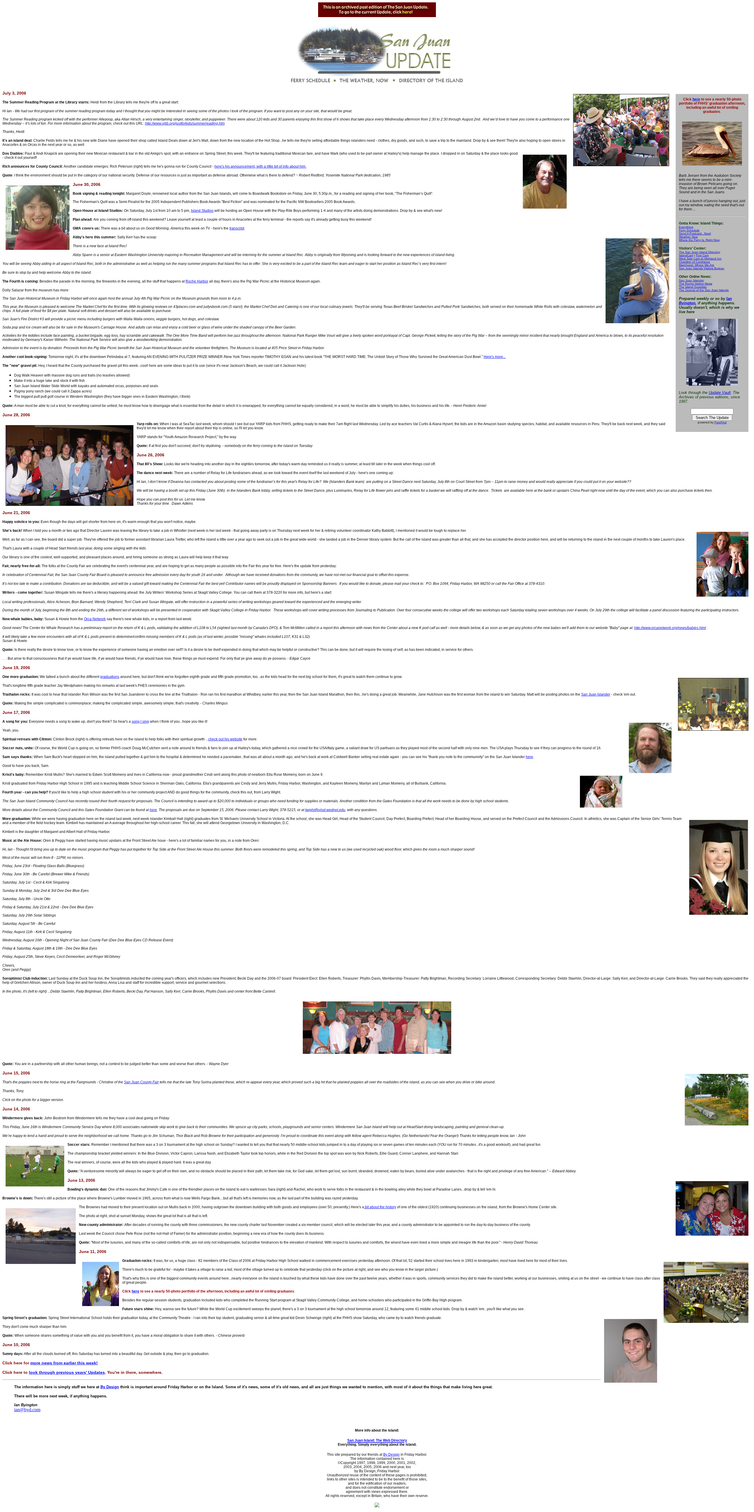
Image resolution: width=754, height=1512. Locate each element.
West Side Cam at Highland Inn (700, 258)
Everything (686, 227)
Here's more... (495, 357)
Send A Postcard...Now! (695, 233)
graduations (109, 677)
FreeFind (721, 422)
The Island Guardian (693, 286)
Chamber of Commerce (694, 261)
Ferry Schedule (689, 230)
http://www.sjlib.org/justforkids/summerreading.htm (185, 123)
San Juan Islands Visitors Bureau (701, 268)
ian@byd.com (27, 1409)
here (696, 99)
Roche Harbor (197, 281)
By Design (109, 1387)
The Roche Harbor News (695, 283)
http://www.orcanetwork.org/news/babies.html (670, 628)
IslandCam (686, 255)
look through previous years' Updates (67, 1372)
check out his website (225, 739)
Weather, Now (688, 236)
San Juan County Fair (141, 1082)
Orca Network (95, 619)
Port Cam (702, 255)
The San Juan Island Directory (699, 252)
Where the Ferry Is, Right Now (699, 240)
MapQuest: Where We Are (696, 265)
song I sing (140, 721)
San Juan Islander (691, 280)
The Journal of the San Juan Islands (704, 290)
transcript (236, 228)
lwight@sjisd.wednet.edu (325, 810)
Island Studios (202, 211)
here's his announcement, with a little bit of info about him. (260, 166)
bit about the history (380, 1207)
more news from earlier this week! (64, 1363)
